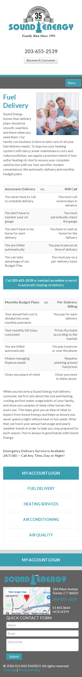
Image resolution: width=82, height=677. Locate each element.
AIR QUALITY (41, 535)
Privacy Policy (29, 670)
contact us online (51, 280)
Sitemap (9, 670)
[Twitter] (44, 71)
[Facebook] (37, 71)
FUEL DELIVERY (41, 488)
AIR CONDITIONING (41, 519)
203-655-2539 (41, 51)
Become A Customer (41, 60)
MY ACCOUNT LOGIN (41, 473)
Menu (72, 83)
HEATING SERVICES (41, 504)
